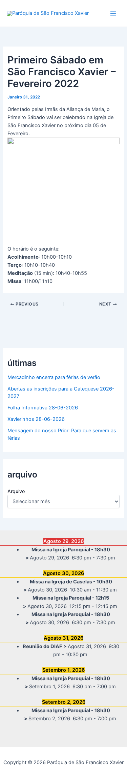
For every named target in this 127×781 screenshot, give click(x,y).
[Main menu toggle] (113, 13)
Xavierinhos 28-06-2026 (36, 419)
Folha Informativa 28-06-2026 (42, 408)
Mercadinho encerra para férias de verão (53, 377)
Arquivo (16, 491)
